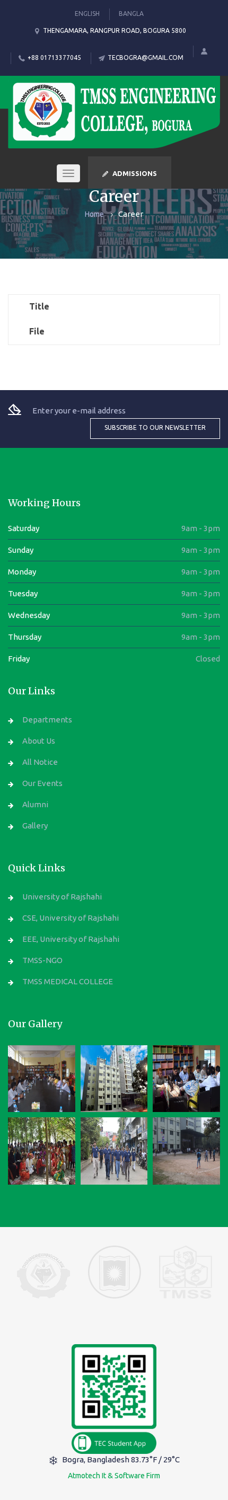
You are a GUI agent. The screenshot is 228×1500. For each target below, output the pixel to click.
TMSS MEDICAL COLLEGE (67, 981)
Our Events (42, 783)
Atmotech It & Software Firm (114, 1475)
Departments (47, 719)
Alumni (35, 804)
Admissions (134, 173)
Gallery (35, 825)
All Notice (40, 761)
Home (94, 214)
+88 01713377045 (54, 57)
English (87, 13)
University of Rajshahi (62, 896)
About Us (38, 740)
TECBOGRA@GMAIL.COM (145, 57)
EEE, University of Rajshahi (70, 938)
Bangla (131, 13)
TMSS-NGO (42, 960)
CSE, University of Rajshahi (70, 917)
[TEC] (41, 1079)
